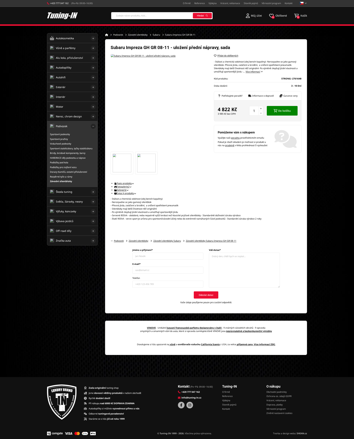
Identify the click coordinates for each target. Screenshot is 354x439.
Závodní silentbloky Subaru (167, 240)
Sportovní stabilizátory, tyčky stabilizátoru (71, 148)
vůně (172, 344)
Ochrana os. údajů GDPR (278, 396)
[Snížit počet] (261, 113)
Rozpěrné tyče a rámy (61, 176)
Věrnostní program (271, 3)
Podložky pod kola (59, 162)
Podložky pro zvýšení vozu (63, 167)
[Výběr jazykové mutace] (303, 3)
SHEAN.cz (302, 433)
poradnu (235, 137)
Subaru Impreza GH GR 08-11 (180, 34)
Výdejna (213, 3)
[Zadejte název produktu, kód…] (162, 15)
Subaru (156, 34)
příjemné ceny (245, 344)
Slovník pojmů (251, 3)
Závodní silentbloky (138, 34)
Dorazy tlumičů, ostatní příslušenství (68, 171)
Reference (199, 3)
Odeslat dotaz (206, 295)
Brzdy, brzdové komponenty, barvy (67, 153)
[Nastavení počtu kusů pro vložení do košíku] (256, 111)
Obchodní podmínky (276, 391)
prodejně (229, 145)
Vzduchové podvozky (60, 143)
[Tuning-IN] (62, 16)
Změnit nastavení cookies (279, 413)
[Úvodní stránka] (106, 34)
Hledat (200, 15)
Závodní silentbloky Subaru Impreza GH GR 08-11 (211, 240)
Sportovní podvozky (60, 134)
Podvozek (118, 34)
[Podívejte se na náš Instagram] (189, 405)
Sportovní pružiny (59, 139)
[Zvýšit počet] (261, 108)
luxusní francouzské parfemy (183, 327)
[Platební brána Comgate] (55, 433)
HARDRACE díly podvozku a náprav (68, 157)
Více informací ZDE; (264, 344)
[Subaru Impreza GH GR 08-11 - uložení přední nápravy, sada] (158, 102)
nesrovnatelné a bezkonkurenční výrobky (249, 331)
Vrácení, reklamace (230, 3)
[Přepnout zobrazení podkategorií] (93, 38)
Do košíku (284, 110)
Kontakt (288, 3)
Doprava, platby (274, 404)
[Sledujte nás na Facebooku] (181, 405)
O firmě (187, 3)
